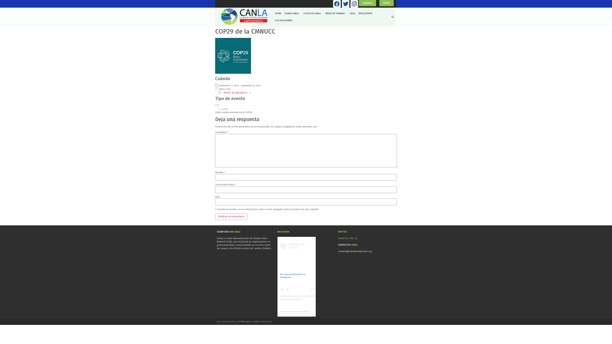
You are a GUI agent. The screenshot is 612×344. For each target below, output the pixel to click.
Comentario (221, 132)
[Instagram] (354, 4)
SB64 (352, 13)
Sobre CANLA (291, 13)
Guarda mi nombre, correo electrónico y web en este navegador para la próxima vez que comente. (268, 209)
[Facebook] (337, 4)
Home (278, 13)
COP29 (225, 109)
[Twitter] (346, 4)
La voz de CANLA (312, 13)
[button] (292, 13)
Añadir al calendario (235, 92)
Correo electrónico (225, 185)
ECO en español (284, 20)
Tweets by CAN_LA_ (348, 238)
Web (217, 197)
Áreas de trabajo (335, 13)
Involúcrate (366, 13)
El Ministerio (245, 321)
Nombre (220, 172)
